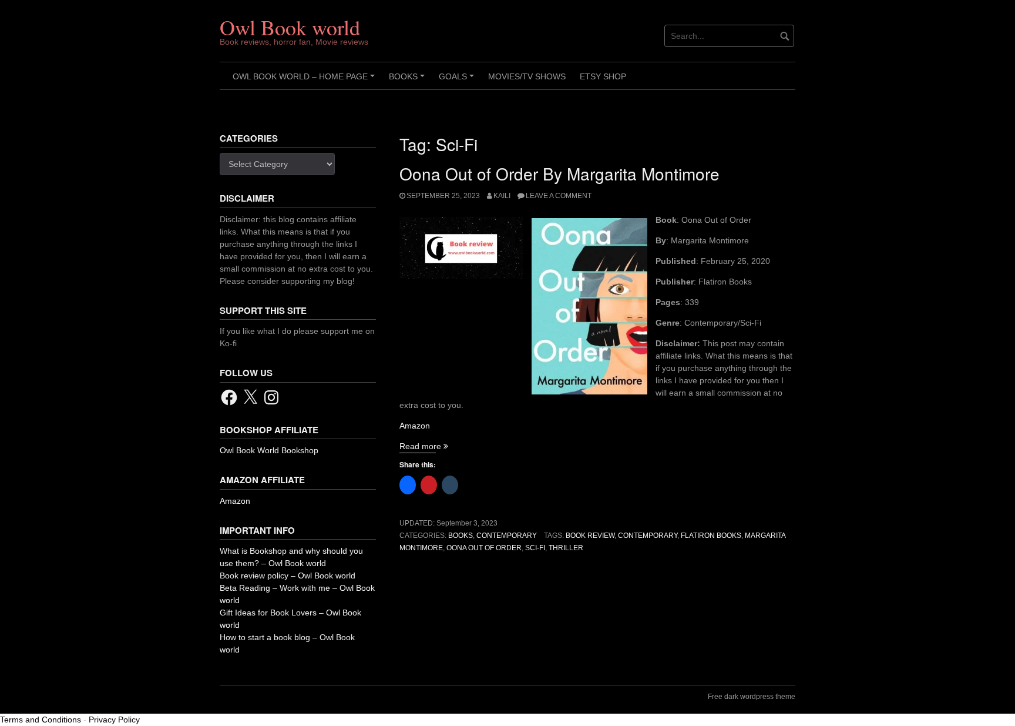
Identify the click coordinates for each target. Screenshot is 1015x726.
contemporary (647, 535)
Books (408, 80)
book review (590, 535)
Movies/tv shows (527, 76)
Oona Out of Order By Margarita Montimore (559, 173)
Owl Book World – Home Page (305, 80)
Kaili (501, 196)
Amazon (414, 425)
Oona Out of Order (484, 548)
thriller (566, 548)
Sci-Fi (535, 548)
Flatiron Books (711, 535)
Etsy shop (603, 76)
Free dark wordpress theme (751, 696)
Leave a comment (558, 196)
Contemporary (506, 535)
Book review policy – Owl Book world (287, 575)
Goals (458, 80)
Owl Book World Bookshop (269, 450)
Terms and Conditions (40, 719)
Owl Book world (290, 27)
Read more (423, 446)
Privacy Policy (114, 719)
